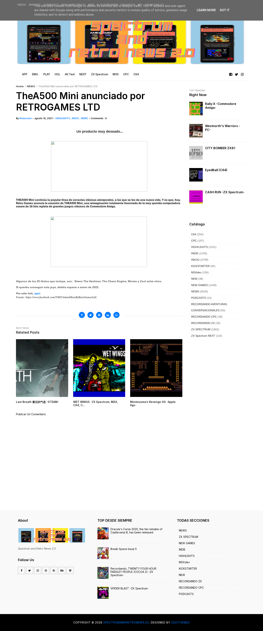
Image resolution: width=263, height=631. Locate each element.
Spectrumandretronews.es (126, 622)
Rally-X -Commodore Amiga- (220, 106)
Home (19, 86)
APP (140, 4)
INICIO (76, 118)
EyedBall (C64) (216, 170)
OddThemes (180, 622)
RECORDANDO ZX (203, 323)
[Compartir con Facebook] (82, 315)
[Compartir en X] (90, 315)
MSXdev (196, 272)
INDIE (91, 4)
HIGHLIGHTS (128, 4)
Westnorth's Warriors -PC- (222, 128)
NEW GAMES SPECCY (73, 4)
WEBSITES (35, 4)
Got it (225, 10)
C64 (193, 234)
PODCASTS (198, 297)
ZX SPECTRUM (200, 329)
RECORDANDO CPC (204, 316)
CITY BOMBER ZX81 (220, 148)
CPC (194, 240)
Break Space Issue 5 (124, 549)
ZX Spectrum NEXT (203, 335)
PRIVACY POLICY (154, 4)
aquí (37, 293)
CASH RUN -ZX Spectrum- (225, 192)
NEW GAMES (199, 285)
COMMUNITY (51, 4)
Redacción (25, 118)
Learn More (206, 10)
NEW (194, 278)
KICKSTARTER (200, 266)
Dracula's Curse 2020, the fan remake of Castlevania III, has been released (136, 530)
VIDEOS (21, 4)
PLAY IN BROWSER (107, 4)
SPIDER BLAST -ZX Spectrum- (130, 588)
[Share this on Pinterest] (99, 315)
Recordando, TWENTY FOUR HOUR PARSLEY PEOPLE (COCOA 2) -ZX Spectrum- (133, 572)
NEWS (31, 86)
